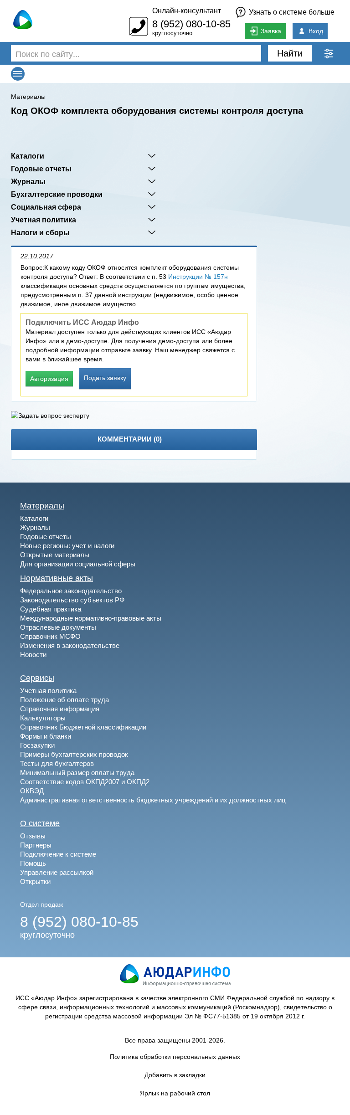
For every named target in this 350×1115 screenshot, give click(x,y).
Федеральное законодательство (71, 591)
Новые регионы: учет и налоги (67, 546)
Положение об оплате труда (64, 700)
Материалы (28, 96)
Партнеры (35, 845)
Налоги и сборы (40, 232)
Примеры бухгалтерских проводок (74, 754)
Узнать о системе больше (292, 12)
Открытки (35, 881)
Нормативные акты (56, 578)
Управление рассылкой (56, 872)
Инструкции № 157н (198, 276)
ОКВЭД (32, 791)
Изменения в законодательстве (69, 645)
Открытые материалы (54, 555)
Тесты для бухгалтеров (57, 763)
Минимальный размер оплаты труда (77, 772)
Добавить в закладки (175, 1075)
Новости (33, 654)
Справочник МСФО (50, 636)
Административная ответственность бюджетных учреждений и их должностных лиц (153, 800)
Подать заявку (105, 377)
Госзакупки (37, 745)
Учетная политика (43, 220)
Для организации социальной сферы (77, 564)
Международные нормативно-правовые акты (90, 618)
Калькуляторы (43, 718)
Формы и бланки (45, 736)
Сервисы (37, 678)
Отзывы (33, 836)
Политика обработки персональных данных (175, 1056)
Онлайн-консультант (186, 11)
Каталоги (27, 156)
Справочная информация (59, 709)
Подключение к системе (58, 854)
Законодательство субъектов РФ (72, 600)
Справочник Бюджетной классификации (83, 727)
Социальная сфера (46, 207)
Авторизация (49, 378)
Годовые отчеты (41, 168)
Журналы (28, 181)
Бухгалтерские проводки (57, 194)
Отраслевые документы (58, 627)
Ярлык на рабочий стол (175, 1093)
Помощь (33, 863)
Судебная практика (50, 609)
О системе (40, 823)
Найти (290, 53)
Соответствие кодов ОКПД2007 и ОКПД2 (84, 782)
